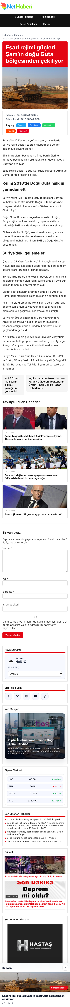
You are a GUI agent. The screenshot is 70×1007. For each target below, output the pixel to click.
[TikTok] (45, 696)
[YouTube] (35, 696)
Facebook (34, 125)
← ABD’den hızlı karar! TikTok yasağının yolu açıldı (12, 385)
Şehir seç (13, 667)
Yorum (7, 548)
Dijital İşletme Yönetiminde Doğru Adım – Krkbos (31, 838)
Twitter (21, 125)
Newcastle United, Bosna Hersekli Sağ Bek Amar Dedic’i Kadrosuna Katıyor (35, 833)
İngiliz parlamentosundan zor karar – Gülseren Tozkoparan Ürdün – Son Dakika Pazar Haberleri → (47, 383)
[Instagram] (26, 696)
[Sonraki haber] (60, 718)
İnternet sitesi (10, 604)
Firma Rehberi (47, 16)
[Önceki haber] (53, 718)
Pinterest (23, 131)
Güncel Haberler (24, 16)
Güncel (17, 35)
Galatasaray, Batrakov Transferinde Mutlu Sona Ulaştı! (34, 841)
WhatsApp (48, 125)
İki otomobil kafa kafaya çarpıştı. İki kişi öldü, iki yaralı (33, 819)
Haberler (6, 35)
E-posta (8, 591)
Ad (5, 578)
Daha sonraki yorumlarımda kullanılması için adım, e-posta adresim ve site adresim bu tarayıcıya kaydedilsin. (34, 625)
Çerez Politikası (28, 24)
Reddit (11, 131)
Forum (46, 24)
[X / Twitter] (17, 696)
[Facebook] (8, 696)
